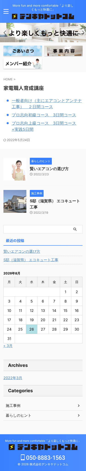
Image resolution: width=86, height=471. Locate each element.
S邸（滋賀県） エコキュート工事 (30, 260)
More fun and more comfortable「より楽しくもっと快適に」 (43, 440)
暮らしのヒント (18, 415)
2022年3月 (12, 378)
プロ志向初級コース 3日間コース (44, 115)
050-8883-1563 (45, 458)
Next (82, 32)
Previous (4, 32)
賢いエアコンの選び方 (49, 168)
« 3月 (8, 345)
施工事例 (13, 405)
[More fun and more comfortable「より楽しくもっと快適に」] (43, 15)
